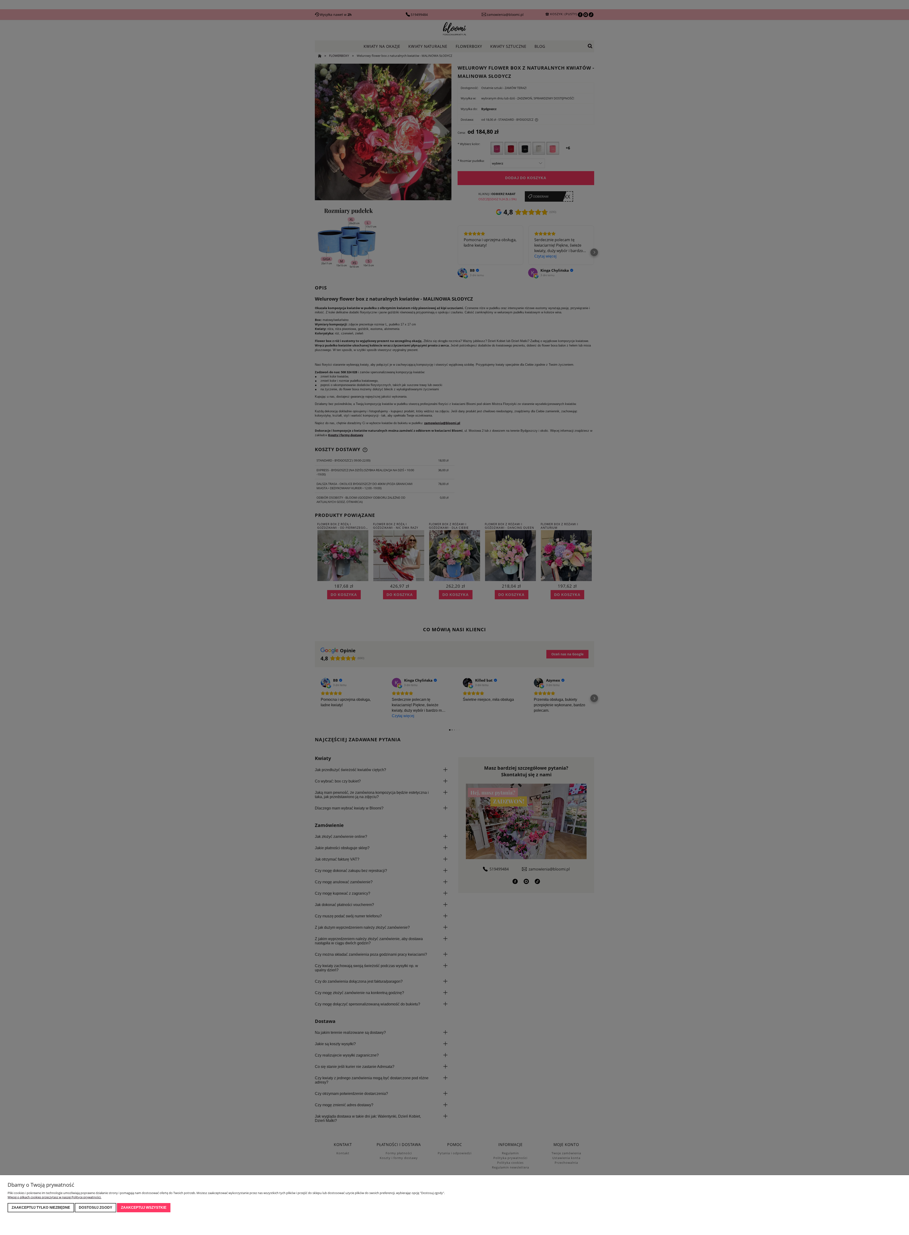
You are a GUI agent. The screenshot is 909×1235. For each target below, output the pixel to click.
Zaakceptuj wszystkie (143, 1207)
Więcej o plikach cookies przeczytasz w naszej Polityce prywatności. (54, 1197)
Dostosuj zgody (95, 1207)
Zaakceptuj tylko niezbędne (41, 1207)
